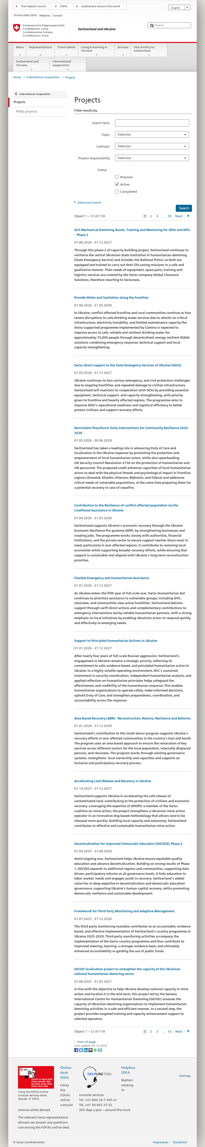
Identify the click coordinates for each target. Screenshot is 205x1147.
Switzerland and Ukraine (27, 63)
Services (123, 47)
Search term (101, 123)
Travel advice (66, 47)
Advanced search (89, 202)
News (20, 47)
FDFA (63, 6)
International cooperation (61, 63)
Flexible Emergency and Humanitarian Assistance (111, 578)
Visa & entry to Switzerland (144, 48)
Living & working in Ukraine (94, 48)
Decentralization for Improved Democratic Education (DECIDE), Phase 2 (128, 844)
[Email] (100, 1050)
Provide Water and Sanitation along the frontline (111, 297)
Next (178, 216)
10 (170, 216)
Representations (40, 47)
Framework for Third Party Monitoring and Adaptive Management (124, 911)
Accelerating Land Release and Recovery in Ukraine (112, 781)
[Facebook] (76, 1050)
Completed (130, 192)
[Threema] (90, 1050)
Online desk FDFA (66, 1072)
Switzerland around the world (100, 6)
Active (126, 184)
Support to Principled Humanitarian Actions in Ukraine (115, 641)
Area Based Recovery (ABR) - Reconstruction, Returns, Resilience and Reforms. (132, 718)
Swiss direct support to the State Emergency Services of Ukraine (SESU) (127, 365)
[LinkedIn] (86, 1050)
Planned (128, 177)
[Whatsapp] (95, 1050)
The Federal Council (33, 6)
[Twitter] (81, 1050)
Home (17, 77)
